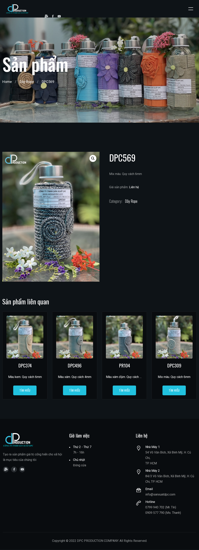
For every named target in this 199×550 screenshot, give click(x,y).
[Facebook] (53, 16)
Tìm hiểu (24, 390)
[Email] (46, 16)
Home (7, 82)
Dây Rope (27, 82)
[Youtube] (59, 16)
